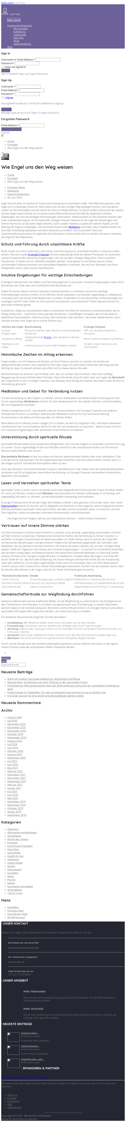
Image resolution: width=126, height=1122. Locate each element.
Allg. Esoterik (21, 28)
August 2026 (14, 717)
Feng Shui (13, 849)
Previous (6, 658)
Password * (7, 63)
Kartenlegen (14, 869)
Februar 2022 (15, 771)
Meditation (74, 227)
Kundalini (12, 873)
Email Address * (10, 90)
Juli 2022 (12, 761)
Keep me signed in (15, 67)
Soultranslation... (30, 1046)
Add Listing (7, 2)
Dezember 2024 (16, 727)
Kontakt (11, 1098)
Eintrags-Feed (15, 910)
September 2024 (16, 737)
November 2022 (16, 757)
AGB (9, 1104)
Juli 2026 (12, 720)
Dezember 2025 (16, 724)
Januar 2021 (14, 788)
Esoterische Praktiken (20, 846)
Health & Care (15, 856)
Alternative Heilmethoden (22, 832)
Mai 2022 (12, 768)
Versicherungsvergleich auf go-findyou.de (25, 1077)
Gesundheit (14, 852)
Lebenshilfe (20, 34)
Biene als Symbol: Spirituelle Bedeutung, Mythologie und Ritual (43, 679)
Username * (8, 86)
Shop (16, 40)
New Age (19, 37)
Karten (11, 866)
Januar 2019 (14, 811)
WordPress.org (16, 917)
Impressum (13, 1101)
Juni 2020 (12, 795)
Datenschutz (14, 1107)
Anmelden (13, 907)
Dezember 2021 (16, 774)
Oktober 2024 (15, 734)
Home (10, 141)
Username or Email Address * (18, 59)
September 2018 (16, 815)
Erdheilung (19, 31)
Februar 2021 (15, 784)
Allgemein (13, 829)
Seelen (11, 883)
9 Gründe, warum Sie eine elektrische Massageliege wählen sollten (45, 695)
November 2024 (16, 731)
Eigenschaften (9, 506)
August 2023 (14, 754)
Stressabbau (14, 890)
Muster (48, 337)
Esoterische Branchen (19, 25)
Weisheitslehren (22, 43)
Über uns (12, 1095)
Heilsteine (13, 859)
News (22, 187)
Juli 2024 (12, 744)
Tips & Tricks (14, 893)
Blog (9, 47)
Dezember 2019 (16, 801)
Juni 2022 (12, 764)
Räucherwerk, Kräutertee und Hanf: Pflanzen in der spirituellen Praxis (47, 682)
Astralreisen (14, 836)
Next (4, 661)
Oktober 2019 (15, 808)
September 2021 (16, 781)
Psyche (11, 879)
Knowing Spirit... (30, 1033)
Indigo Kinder (15, 863)
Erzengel (12, 144)
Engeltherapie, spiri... (32, 1059)
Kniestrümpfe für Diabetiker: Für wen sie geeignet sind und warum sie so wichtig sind (56, 692)
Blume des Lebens (17, 839)
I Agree (9, 97)
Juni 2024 (12, 747)
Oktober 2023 (15, 751)
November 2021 (16, 778)
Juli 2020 (12, 791)
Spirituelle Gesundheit (20, 886)
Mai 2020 (12, 798)
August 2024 (14, 741)
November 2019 (16, 805)
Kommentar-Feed (17, 914)
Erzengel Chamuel (38, 254)
